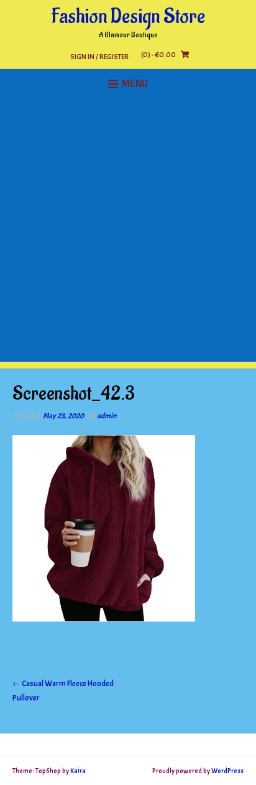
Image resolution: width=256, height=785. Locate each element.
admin (106, 416)
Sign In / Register (99, 56)
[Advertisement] (128, 234)
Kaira (78, 770)
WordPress (227, 770)
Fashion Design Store (128, 16)
